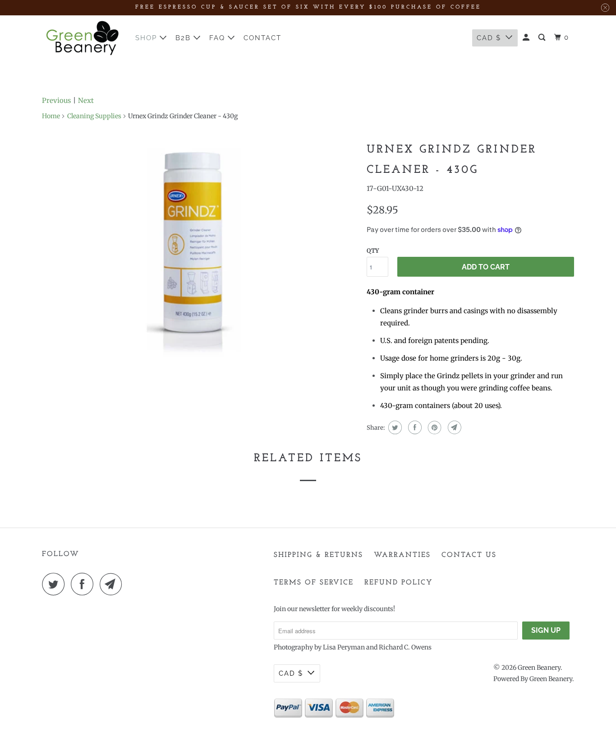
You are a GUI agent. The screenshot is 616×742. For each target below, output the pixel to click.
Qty (373, 251)
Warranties (402, 555)
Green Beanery (539, 667)
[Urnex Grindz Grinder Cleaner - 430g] (199, 250)
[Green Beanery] (82, 37)
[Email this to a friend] (453, 427)
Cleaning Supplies (94, 116)
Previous (56, 100)
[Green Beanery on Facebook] (84, 584)
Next (86, 100)
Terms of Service (314, 582)
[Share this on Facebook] (414, 427)
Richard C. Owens (405, 647)
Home (51, 116)
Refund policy (398, 582)
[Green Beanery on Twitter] (55, 584)
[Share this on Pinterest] (433, 427)
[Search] (543, 37)
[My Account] (527, 37)
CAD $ (489, 38)
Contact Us (468, 555)
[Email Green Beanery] (113, 584)
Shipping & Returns (318, 555)
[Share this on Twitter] (394, 427)
